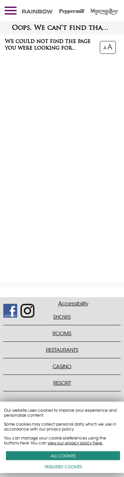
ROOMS (62, 333)
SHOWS (62, 317)
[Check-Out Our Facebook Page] (7, 308)
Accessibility (73, 303)
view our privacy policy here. (75, 442)
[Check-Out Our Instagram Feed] (25, 308)
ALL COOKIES (63, 455)
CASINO (62, 366)
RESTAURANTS (62, 350)
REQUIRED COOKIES (63, 466)
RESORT (62, 383)
